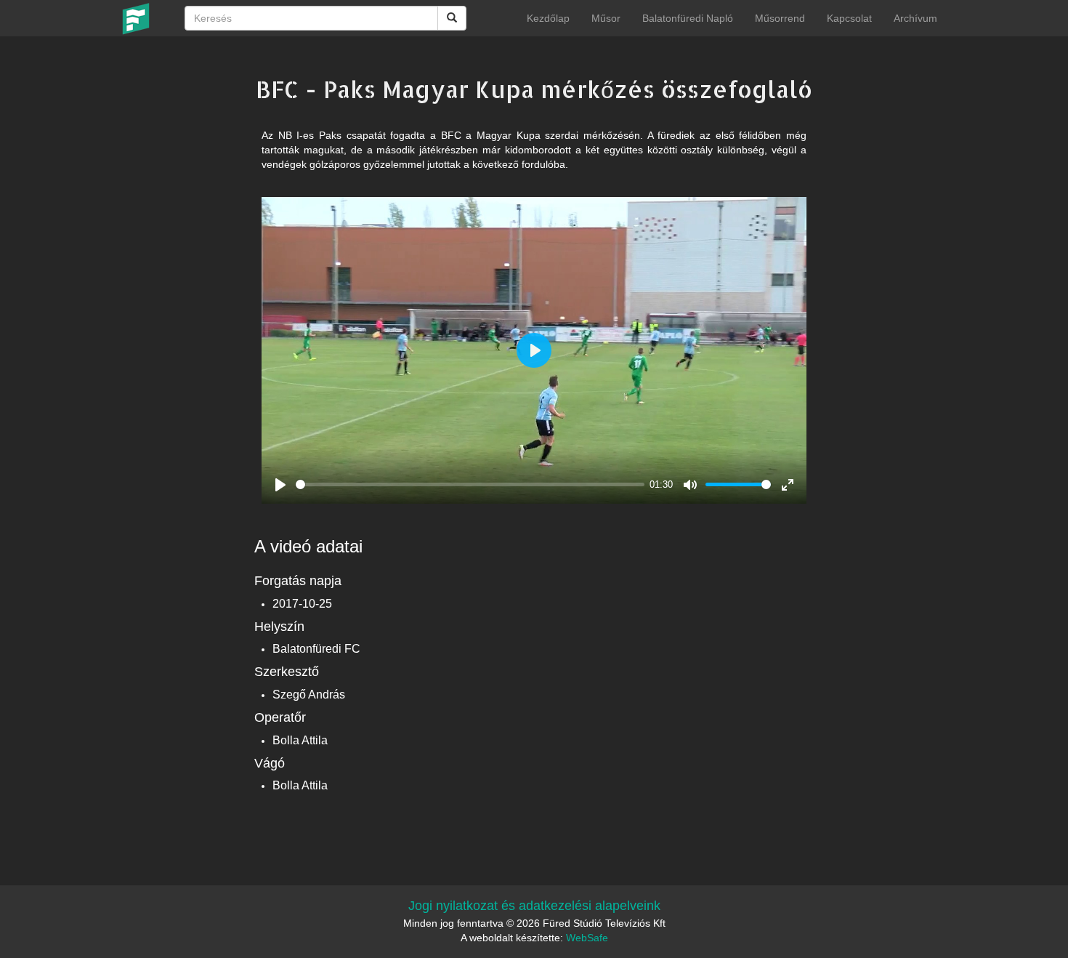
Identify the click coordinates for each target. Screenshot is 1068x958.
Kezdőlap (548, 18)
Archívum (915, 18)
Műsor (605, 18)
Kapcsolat (849, 18)
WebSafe (587, 937)
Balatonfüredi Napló (687, 18)
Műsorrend (780, 18)
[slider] (470, 484)
